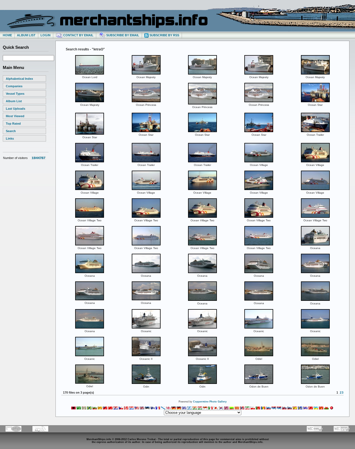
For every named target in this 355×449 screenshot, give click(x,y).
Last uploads (15, 108)
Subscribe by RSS (164, 35)
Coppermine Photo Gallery (210, 401)
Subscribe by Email (122, 35)
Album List (26, 35)
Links (10, 138)
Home (7, 35)
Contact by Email (77, 35)
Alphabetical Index (19, 78)
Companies (14, 86)
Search (11, 131)
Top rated (13, 123)
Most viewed (15, 116)
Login (45, 35)
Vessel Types (15, 93)
